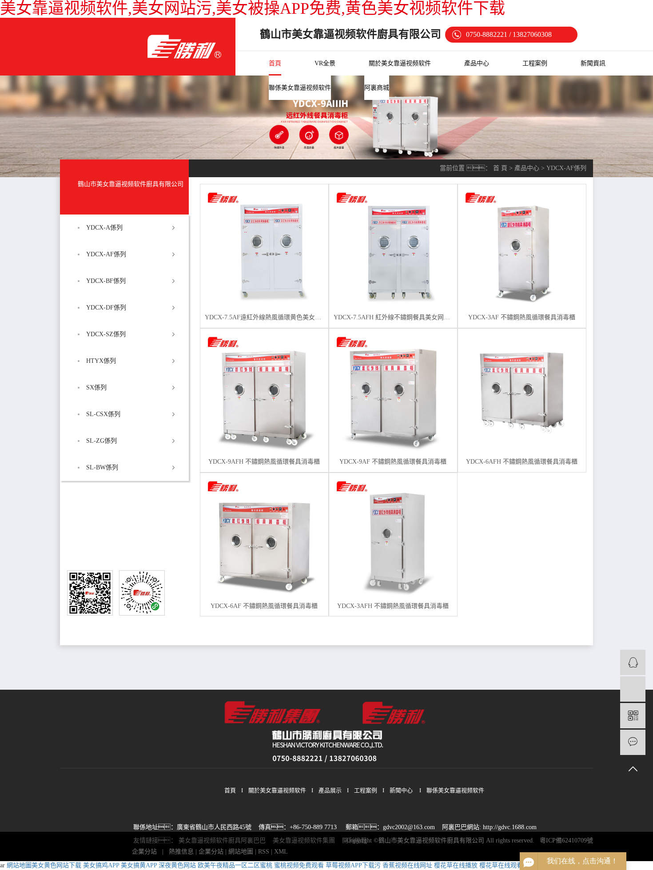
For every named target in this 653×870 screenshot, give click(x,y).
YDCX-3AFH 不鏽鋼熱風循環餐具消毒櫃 (393, 606)
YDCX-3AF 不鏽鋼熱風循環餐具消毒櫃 (521, 317)
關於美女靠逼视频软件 (400, 63)
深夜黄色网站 (177, 865)
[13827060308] (632, 689)
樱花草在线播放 (456, 865)
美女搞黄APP (139, 865)
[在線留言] (632, 742)
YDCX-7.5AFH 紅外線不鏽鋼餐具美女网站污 (393, 317)
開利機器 (354, 840)
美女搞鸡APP (101, 865)
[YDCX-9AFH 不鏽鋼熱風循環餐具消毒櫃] (264, 392)
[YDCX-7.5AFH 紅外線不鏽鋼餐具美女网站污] (393, 248)
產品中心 (476, 63)
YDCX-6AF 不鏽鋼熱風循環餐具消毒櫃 (264, 606)
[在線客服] (632, 662)
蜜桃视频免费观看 (299, 865)
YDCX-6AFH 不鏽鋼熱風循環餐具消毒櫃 (521, 461)
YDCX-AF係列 (106, 254)
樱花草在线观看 (501, 865)
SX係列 (96, 387)
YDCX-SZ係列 (106, 334)
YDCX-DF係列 (106, 307)
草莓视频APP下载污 (353, 865)
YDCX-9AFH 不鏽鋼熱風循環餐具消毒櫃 (264, 461)
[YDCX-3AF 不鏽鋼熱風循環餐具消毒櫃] (521, 248)
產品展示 (330, 790)
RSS (263, 851)
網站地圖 (240, 851)
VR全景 (325, 63)
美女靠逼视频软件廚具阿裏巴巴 (222, 840)
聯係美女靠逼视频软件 (300, 87)
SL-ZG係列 (101, 440)
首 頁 (500, 168)
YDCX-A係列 (104, 227)
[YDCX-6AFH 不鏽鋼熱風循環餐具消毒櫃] (521, 392)
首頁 (275, 63)
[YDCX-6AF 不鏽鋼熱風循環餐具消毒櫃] (264, 536)
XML (281, 851)
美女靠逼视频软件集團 (304, 840)
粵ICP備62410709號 (566, 840)
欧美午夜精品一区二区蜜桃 (235, 865)
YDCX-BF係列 (106, 281)
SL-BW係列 (102, 467)
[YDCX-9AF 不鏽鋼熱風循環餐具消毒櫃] (393, 392)
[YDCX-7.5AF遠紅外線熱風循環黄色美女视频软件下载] (264, 248)
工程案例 (534, 63)
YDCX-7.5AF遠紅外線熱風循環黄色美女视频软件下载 (264, 317)
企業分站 (144, 851)
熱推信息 (181, 851)
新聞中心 (401, 790)
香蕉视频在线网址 (407, 865)
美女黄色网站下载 (56, 865)
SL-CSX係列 (103, 414)
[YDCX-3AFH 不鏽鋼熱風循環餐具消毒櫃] (393, 536)
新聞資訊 (593, 63)
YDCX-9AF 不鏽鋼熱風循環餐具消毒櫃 (392, 461)
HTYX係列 (101, 361)
